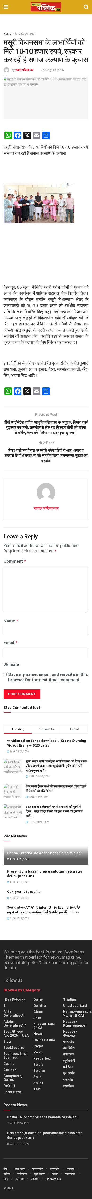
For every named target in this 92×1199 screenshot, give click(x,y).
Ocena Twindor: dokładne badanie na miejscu (45, 853)
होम (5, 1169)
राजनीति (68, 1080)
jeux (37, 1018)
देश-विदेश (69, 1048)
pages (38, 1046)
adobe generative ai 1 (15, 1023)
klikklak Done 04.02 (44, 1026)
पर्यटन (7, 1174)
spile (37, 1077)
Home (7, 33)
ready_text (42, 1058)
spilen (38, 1083)
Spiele (38, 1064)
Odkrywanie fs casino (24, 892)
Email (11, 642)
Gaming (39, 1005)
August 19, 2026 (19, 882)
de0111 (9, 1086)
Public (38, 1052)
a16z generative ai (14, 1013)
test (37, 1089)
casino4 (10, 1070)
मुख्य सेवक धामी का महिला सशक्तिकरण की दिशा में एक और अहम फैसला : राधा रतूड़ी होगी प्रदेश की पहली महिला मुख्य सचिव (56, 765)
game (38, 999)
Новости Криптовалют (74, 1023)
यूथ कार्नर (68, 1073)
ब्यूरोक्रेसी (69, 1060)
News (37, 1034)
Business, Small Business (16, 1055)
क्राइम (70, 1169)
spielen (39, 1071)
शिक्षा (55, 1174)
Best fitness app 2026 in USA (16, 1033)
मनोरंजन (68, 1067)
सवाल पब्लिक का (24, 70)
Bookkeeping (14, 1047)
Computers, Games (13, 1078)
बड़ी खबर (68, 1054)
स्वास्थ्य (20, 1179)
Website (11, 664)
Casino (9, 1064)
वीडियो (34, 1179)
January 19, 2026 (52, 70)
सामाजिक (68, 1086)
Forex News (13, 1092)
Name (11, 620)
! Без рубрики (14, 999)
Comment (15, 561)
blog (7, 1041)
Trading (69, 999)
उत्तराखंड (68, 1041)
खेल (6, 1179)
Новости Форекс (70, 1033)
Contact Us (53, 1179)
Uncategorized (24, 33)
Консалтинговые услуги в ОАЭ (77, 1013)
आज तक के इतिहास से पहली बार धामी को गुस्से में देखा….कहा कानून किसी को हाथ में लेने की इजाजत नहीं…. (54, 811)
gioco (38, 1012)
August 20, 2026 (19, 859)
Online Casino (44, 1040)
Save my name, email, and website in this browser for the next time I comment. (48, 677)
